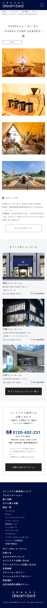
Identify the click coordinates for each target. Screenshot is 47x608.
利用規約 (7, 580)
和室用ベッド (11, 524)
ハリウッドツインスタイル (17, 537)
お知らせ (7, 552)
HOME (4, 12)
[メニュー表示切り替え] (41, 5)
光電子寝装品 (11, 543)
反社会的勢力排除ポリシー (16, 584)
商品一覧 (7, 507)
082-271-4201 (14, 382)
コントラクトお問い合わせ (16, 560)
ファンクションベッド (15, 517)
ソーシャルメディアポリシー (17, 576)
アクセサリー (11, 533)
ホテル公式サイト (23, 228)
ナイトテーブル (12, 530)
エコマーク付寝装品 (14, 540)
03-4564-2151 (14, 294)
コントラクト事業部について (17, 491)
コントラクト (14, 12)
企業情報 (7, 568)
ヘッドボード (11, 527)
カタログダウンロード (14, 556)
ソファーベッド (12, 520)
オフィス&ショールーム (15, 548)
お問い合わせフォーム (23, 467)
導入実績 (25, 12)
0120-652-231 (27, 432)
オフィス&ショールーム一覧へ (23, 391)
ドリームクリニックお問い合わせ (19, 564)
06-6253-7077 (14, 340)
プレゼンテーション (12, 495)
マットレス (10, 511)
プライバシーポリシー (14, 572)
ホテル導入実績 (10, 503)
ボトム (8, 514)
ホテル (34, 12)
